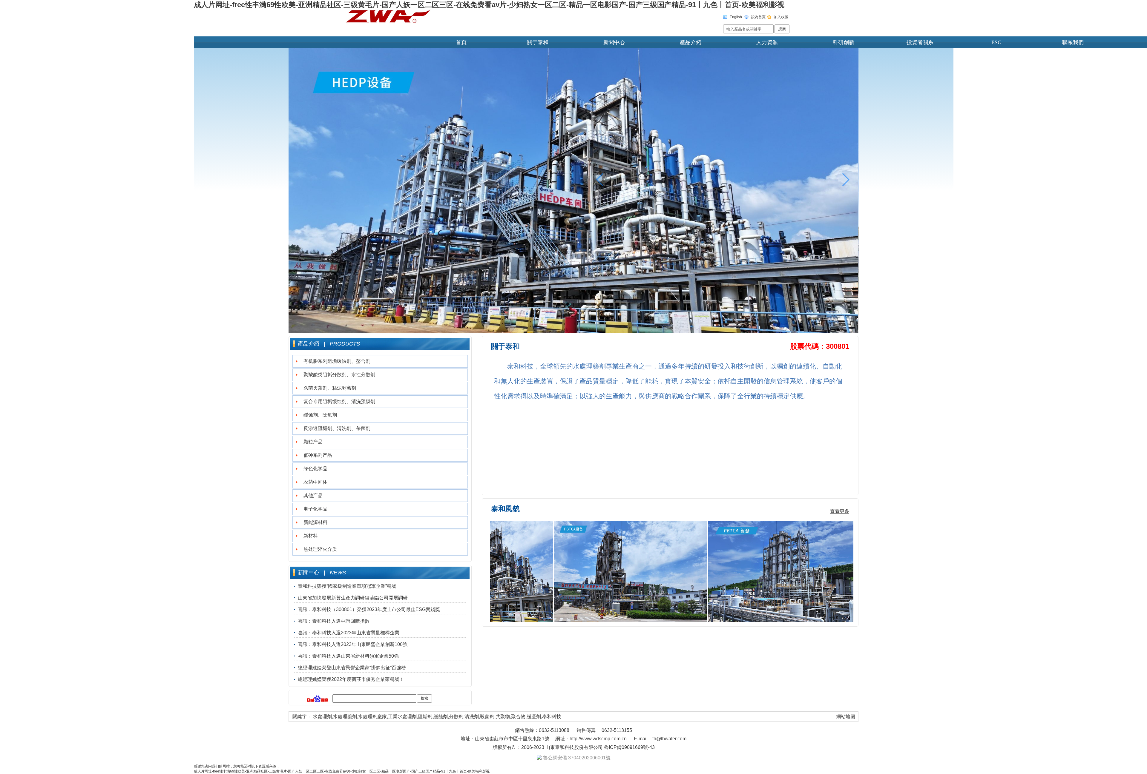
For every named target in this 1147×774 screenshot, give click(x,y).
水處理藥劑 (345, 716)
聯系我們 (1073, 42)
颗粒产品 (313, 441)
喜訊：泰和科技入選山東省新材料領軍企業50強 (348, 656)
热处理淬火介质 (320, 549)
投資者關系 (920, 42)
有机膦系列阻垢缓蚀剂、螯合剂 (336, 361)
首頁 (461, 42)
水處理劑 (322, 716)
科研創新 (843, 42)
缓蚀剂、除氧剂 (320, 414)
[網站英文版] (746, 18)
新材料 (310, 535)
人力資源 (767, 42)
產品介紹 (690, 42)
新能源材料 (315, 522)
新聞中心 (614, 42)
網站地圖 (845, 716)
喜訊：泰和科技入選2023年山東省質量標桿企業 (348, 632)
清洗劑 (471, 716)
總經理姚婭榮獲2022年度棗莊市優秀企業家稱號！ (351, 679)
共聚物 (503, 716)
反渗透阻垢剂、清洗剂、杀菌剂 (336, 428)
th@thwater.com (669, 738)
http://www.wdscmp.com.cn (598, 738)
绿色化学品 (315, 468)
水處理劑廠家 (372, 716)
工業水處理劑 (402, 716)
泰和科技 (551, 716)
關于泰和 (537, 42)
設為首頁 (758, 17)
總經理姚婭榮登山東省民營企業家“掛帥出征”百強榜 (352, 667)
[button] (845, 179)
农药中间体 (315, 482)
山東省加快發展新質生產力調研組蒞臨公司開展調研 (353, 597)
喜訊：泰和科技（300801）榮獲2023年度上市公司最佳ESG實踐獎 (369, 609)
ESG (996, 42)
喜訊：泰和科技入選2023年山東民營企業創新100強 (352, 644)
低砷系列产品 (317, 455)
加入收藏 (781, 17)
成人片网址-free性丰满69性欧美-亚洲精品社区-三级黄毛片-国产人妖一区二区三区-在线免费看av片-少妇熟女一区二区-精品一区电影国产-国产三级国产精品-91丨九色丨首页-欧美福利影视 (489, 5)
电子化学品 (315, 508)
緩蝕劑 (440, 716)
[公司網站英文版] (769, 18)
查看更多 (839, 511)
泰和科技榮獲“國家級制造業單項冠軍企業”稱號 (347, 586)
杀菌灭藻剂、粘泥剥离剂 (329, 388)
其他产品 (313, 495)
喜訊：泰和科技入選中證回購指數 (333, 621)
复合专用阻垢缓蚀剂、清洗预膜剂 (339, 401)
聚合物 (518, 716)
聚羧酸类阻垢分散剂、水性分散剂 (339, 374)
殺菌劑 (487, 716)
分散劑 (456, 716)
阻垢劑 (425, 716)
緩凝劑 (534, 716)
